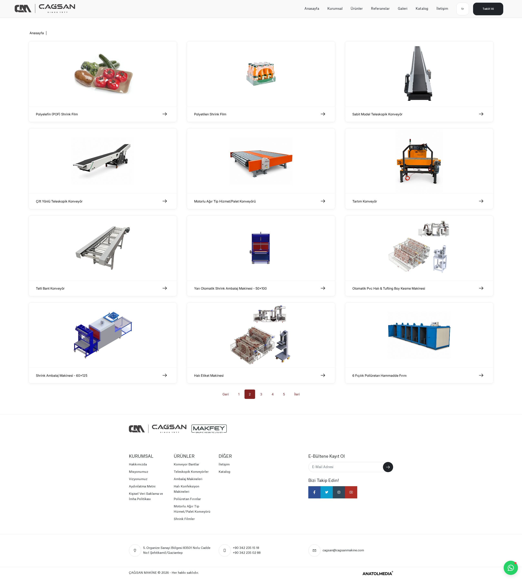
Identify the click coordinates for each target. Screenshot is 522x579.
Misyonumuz (138, 471)
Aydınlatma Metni (142, 486)
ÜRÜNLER (184, 456)
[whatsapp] (511, 568)
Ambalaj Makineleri (188, 479)
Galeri (402, 8)
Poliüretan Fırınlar (187, 499)
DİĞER (225, 456)
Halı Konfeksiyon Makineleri (186, 489)
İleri (297, 394)
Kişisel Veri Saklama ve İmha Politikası (146, 496)
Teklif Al (488, 9)
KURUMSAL (141, 456)
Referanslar (380, 8)
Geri (225, 394)
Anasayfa (311, 8)
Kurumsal (335, 8)
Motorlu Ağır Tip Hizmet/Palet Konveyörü (192, 509)
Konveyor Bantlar (186, 464)
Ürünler (357, 8)
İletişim (442, 8)
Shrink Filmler (184, 519)
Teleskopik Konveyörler (191, 471)
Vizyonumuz (138, 479)
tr (462, 8)
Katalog (422, 8)
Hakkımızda (138, 464)
